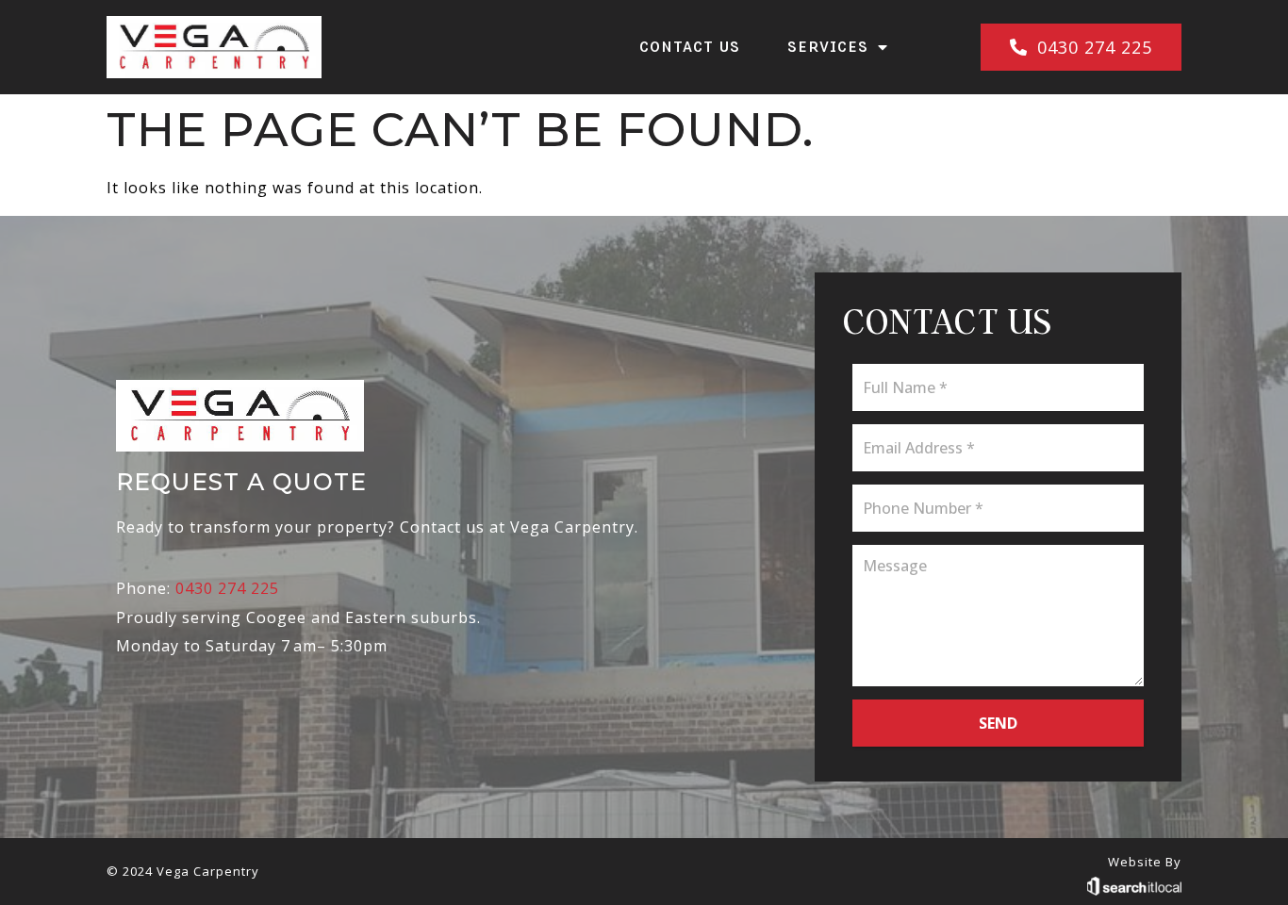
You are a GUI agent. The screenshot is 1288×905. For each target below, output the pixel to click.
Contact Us (689, 47)
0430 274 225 (227, 588)
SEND (998, 723)
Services (827, 47)
